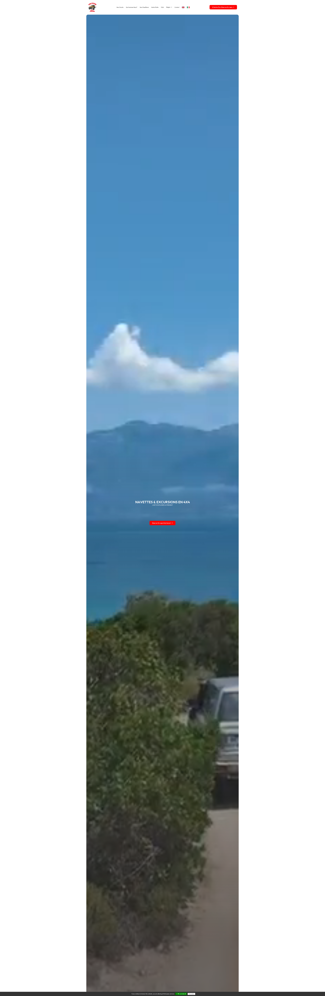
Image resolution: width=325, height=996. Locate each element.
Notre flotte (154, 7)
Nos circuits (120, 7)
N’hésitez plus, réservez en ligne (222, 7)
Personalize (191, 994)
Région (168, 7)
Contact (177, 7)
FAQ (162, 7)
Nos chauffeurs (144, 7)
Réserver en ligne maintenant (161, 523)
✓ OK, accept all (181, 994)
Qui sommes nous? (131, 7)
